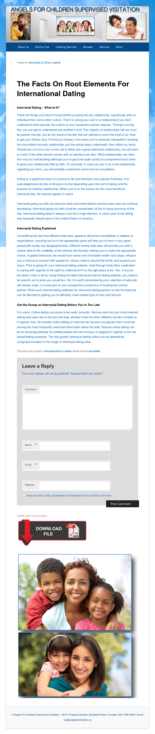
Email (31, 464)
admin (57, 62)
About (119, 47)
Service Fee (42, 47)
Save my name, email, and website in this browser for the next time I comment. (69, 495)
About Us (23, 47)
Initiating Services (66, 47)
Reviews (88, 47)
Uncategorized (52, 351)
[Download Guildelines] (52, 545)
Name (31, 445)
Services (104, 47)
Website (29, 485)
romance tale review (45, 149)
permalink (94, 351)
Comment (30, 389)
